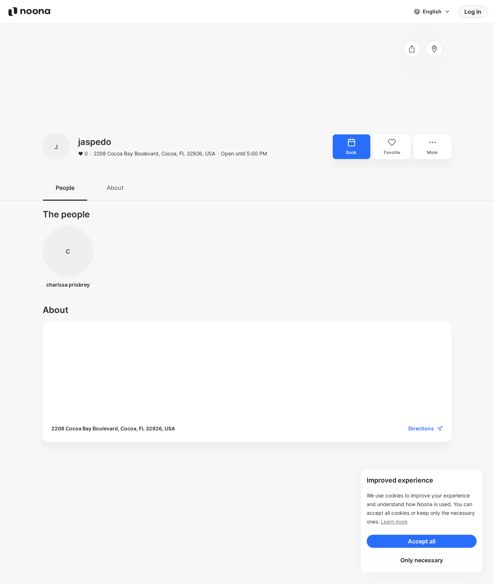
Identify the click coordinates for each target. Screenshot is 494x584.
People (65, 187)
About (115, 187)
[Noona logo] (29, 11)
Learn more (394, 521)
